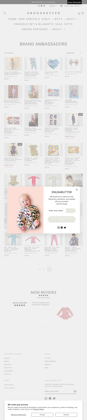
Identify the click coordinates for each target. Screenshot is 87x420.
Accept (42, 415)
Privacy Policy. (39, 409)
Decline (66, 415)
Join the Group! (61, 204)
